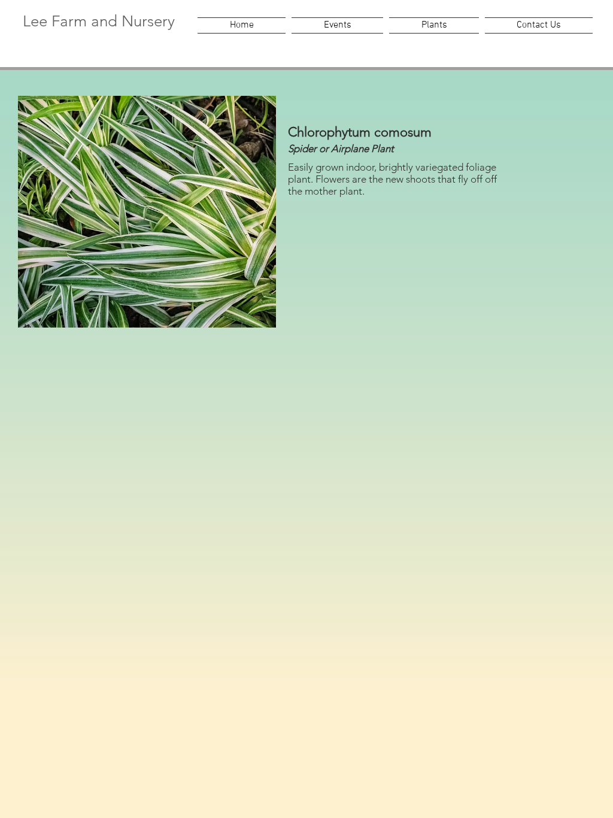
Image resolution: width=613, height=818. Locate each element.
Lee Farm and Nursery (99, 21)
